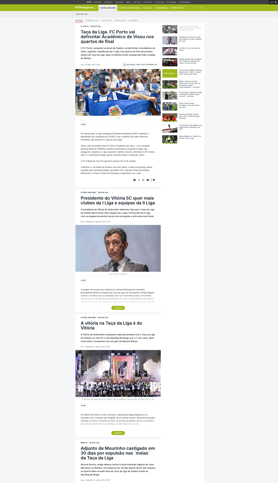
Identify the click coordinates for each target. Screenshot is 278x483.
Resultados (107, 20)
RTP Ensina (171, 2)
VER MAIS (118, 308)
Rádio (128, 2)
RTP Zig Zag (159, 2)
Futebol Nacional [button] (108, 8)
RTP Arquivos (184, 2)
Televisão (119, 2)
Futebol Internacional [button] (129, 8)
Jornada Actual (92, 20)
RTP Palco (147, 2)
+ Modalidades (161, 8)
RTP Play (137, 2)
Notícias (97, 2)
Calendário (133, 20)
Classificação (120, 20)
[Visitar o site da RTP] (89, 2)
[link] (86, 7)
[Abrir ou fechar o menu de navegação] (201, 7)
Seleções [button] (147, 8)
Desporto (108, 2)
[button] (197, 8)
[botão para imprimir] (154, 181)
